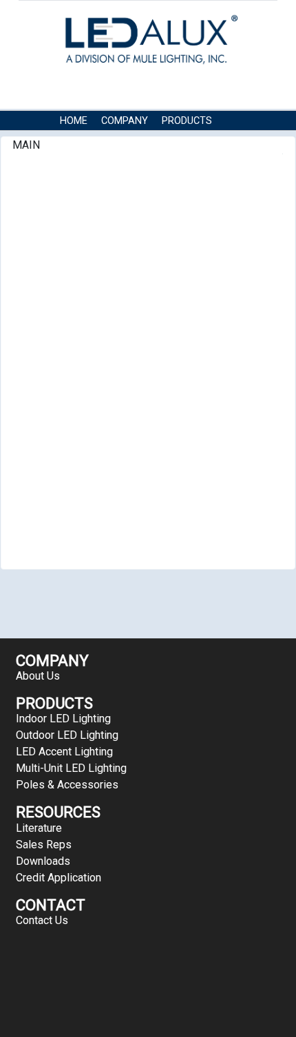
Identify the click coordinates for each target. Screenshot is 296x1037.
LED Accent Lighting (64, 751)
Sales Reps (44, 844)
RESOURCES (87, 141)
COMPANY (124, 121)
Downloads (43, 861)
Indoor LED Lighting (63, 718)
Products (187, 121)
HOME (73, 121)
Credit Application (58, 877)
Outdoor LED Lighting (67, 735)
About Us (38, 675)
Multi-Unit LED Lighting (71, 768)
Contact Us (159, 141)
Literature (39, 828)
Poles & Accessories (67, 784)
